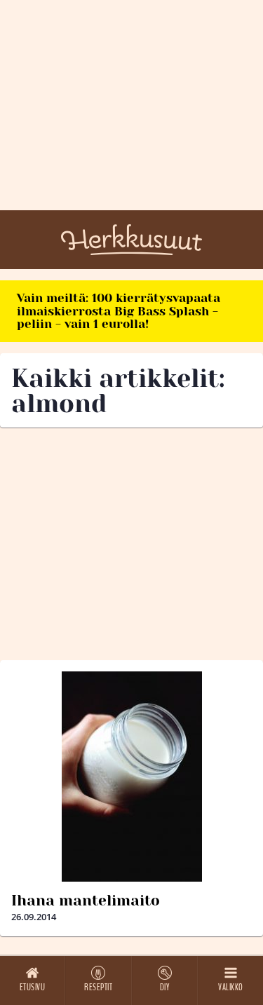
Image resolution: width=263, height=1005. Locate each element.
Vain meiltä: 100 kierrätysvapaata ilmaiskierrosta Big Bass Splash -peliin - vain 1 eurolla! (118, 311)
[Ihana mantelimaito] (131, 776)
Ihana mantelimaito (85, 900)
